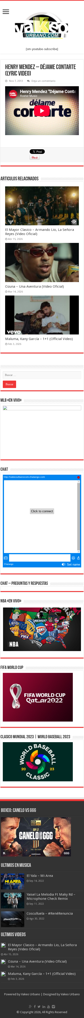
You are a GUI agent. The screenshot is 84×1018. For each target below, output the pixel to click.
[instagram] (53, 1006)
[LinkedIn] (44, 1006)
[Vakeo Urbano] (42, 24)
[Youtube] (48, 1006)
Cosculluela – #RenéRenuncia (50, 913)
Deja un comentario (44, 81)
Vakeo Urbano (70, 994)
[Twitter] (39, 1006)
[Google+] (30, 1006)
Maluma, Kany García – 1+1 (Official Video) (39, 339)
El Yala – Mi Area (40, 876)
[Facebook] (34, 1006)
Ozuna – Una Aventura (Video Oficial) (34, 286)
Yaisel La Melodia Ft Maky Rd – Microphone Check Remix (51, 896)
